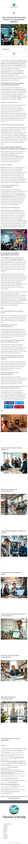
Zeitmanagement (6, 793)
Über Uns (6, 835)
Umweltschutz (6, 789)
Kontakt (5, 836)
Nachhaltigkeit (8, 773)
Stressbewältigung (10, 784)
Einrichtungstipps (19, 756)
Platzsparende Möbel (6, 776)
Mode (5, 830)
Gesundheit (6, 765)
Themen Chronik (8, 824)
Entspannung (4, 759)
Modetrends (5, 771)
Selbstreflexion (18, 780)
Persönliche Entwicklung (8, 775)
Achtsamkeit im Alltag (18, 749)
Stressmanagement (5, 786)
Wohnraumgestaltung (12, 791)
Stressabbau (12, 782)
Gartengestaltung (4, 763)
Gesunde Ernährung (17, 763)
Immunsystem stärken (22, 765)
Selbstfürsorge (7, 780)
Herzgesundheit (14, 765)
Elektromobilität (5, 758)
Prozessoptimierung (16, 776)
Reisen (5, 831)
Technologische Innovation (16, 786)
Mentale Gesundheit (15, 769)
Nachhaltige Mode (17, 771)
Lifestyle (3, 796)
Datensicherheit (13, 752)
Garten (5, 827)
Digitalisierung (19, 754)
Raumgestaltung (12, 778)
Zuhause (6, 825)
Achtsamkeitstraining (7, 750)
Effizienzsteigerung (8, 756)
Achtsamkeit (5, 749)
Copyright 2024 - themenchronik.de (14, 842)
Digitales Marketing (20, 752)
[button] (14, 13)
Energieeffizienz (17, 758)
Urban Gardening (15, 789)
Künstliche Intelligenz (9, 768)
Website (6, 838)
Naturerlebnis (19, 773)
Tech (5, 833)
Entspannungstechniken (13, 761)
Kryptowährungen (4, 767)
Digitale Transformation (8, 754)
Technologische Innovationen (10, 788)
